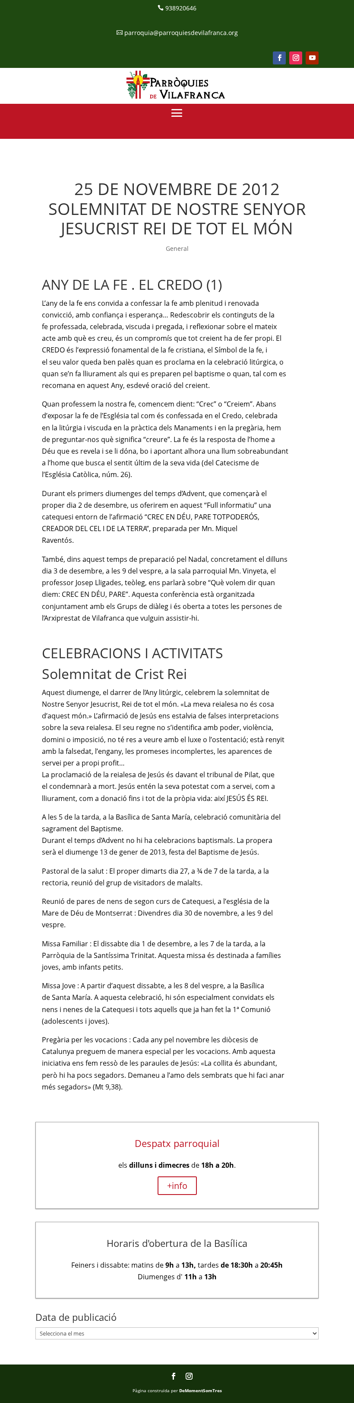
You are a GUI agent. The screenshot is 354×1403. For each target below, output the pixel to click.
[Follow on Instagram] (295, 57)
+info (177, 1186)
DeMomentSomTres (200, 1390)
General (177, 248)
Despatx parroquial (177, 1143)
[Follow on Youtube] (312, 57)
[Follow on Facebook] (279, 57)
